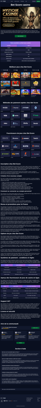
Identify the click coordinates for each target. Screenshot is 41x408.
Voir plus (20, 342)
